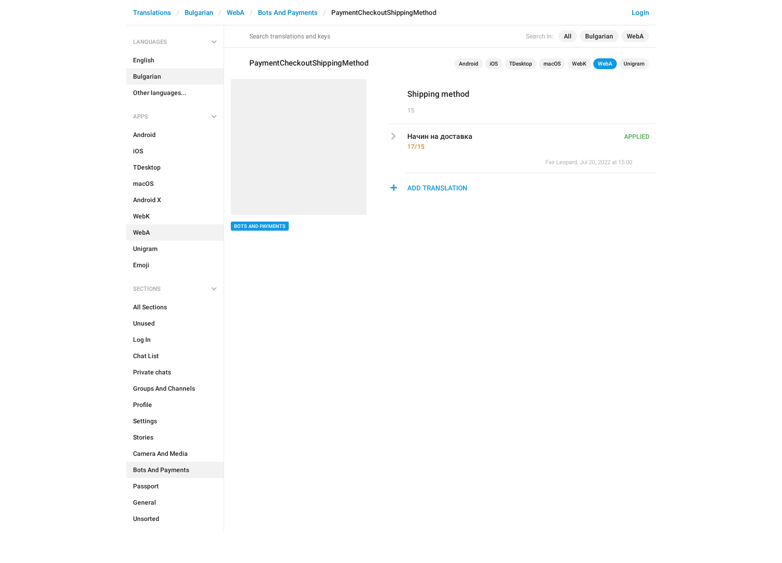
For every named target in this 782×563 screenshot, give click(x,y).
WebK (579, 64)
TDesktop (520, 64)
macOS (552, 64)
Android (468, 64)
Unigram (634, 64)
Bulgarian (199, 13)
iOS (494, 64)
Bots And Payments (288, 13)
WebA (235, 13)
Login (640, 13)
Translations (152, 13)
